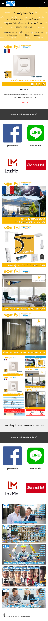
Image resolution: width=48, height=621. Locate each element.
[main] (24, 24)
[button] (3, 3)
